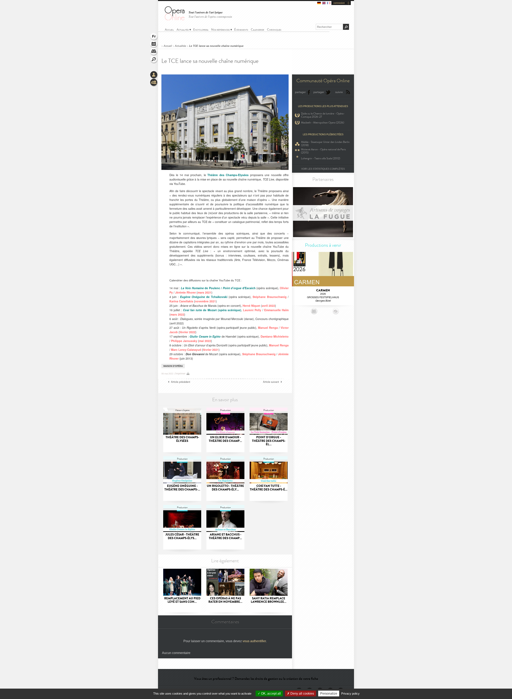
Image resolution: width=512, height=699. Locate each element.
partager (300, 92)
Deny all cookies (302, 693)
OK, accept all (270, 693)
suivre (339, 92)
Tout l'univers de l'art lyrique (206, 12)
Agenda (154, 44)
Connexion (154, 75)
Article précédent (180, 382)
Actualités (180, 46)
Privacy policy (350, 693)
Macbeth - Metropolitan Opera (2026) (322, 122)
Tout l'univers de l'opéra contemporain (210, 16)
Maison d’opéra (173, 366)
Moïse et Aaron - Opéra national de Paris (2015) (323, 151)
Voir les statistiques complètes (323, 168)
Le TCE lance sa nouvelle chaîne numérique (216, 46)
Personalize (328, 693)
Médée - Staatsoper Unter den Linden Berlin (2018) (325, 143)
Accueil (168, 46)
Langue (154, 37)
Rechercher (154, 60)
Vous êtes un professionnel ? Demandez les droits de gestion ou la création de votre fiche (256, 678)
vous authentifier (254, 641)
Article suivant (271, 382)
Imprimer (180, 373)
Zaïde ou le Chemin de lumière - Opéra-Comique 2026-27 (323, 115)
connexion (339, 3)
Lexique (154, 52)
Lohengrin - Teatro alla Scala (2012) (320, 158)
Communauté (154, 83)
